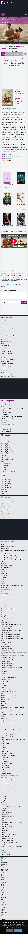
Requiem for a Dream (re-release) (9, 775)
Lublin (2, 887)
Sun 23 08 (3, 53)
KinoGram (3, 469)
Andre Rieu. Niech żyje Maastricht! (9, 556)
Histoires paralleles (6, 351)
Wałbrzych (3, 914)
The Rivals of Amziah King (7, 363)
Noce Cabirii (4, 741)
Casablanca (4, 577)
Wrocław (3, 916)
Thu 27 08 (17, 53)
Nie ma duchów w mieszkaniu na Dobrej (11, 730)
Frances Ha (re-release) (7, 328)
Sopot (2, 902)
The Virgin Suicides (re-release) (9, 834)
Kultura (3, 475)
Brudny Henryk (4, 573)
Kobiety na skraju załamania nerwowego (11, 667)
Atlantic (3, 440)
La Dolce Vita (4, 681)
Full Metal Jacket (5, 620)
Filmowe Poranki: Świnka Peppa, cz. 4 (10, 609)
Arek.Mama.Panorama (6, 322)
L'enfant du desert (5, 332)
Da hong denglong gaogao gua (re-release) (12, 585)
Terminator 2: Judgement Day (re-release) (11, 416)
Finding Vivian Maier (21, 225)
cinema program (8, 43)
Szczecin (3, 907)
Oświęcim (3, 892)
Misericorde (4, 718)
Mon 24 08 (7, 53)
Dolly (2, 355)
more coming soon (7, 431)
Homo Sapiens (4, 644)
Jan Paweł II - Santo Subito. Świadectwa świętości (21, 206)
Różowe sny (4, 777)
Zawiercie (3, 919)
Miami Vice (3, 703)
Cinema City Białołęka (6, 446)
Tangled (3, 803)
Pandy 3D (3, 759)
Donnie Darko (4, 593)
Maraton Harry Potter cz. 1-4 (8, 695)
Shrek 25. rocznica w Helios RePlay (9, 789)
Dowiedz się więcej (16, 927)
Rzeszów (3, 901)
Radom (3, 896)
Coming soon (9, 401)
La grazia (3, 685)
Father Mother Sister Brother (8, 603)
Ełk (1, 874)
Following (3, 615)
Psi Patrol (4, 504)
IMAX (2, 461)
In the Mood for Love (6, 648)
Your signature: (5, 302)
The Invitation (4, 818)
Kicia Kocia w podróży (6, 665)
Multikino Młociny (5, 479)
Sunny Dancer (4, 414)
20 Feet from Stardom (7, 225)
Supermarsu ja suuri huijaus (8, 359)
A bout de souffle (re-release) (8, 367)
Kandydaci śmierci (5, 372)
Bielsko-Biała (4, 862)
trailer (25, 43)
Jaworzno (3, 881)
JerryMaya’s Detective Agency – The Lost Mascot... (14, 655)
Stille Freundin (4, 795)
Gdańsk (3, 876)
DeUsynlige (4, 587)
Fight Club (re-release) (6, 607)
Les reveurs (4, 334)
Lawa (2, 687)
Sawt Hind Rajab (5, 783)
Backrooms (4, 569)
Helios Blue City (5, 457)
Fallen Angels (4, 601)
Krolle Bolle (4, 330)
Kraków (3, 886)
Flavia (2, 349)
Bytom (2, 866)
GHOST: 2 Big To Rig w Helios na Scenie (11, 624)
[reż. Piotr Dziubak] (21, 198)
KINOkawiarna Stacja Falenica (8, 471)
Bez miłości (4, 571)
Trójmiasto (4, 911)
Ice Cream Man (5, 370)
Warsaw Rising (7, 204)
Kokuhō (3, 669)
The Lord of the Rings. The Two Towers (11, 822)
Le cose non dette (5, 689)
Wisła (2, 493)
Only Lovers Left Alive (6, 753)
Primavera (3, 343)
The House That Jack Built (7, 816)
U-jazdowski (4, 491)
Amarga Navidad (5, 405)
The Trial (3, 832)
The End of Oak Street (6, 353)
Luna (2, 477)
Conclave (3, 583)
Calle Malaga (4, 575)
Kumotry (3, 673)
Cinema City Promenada (7, 452)
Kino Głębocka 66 (5, 463)
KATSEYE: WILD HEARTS (7, 659)
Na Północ (3, 728)
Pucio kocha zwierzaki (6, 341)
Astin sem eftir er (5, 567)
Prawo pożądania (5, 767)
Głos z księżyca (5, 632)
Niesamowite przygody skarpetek (9, 734)
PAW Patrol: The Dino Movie (8, 376)
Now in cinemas (10, 542)
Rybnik (2, 899)
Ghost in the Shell (5, 628)
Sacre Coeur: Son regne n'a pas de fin (10, 779)
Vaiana (2, 848)
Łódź (2, 889)
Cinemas (7, 435)
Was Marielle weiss (5, 339)
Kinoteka (3, 473)
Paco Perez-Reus (21, 110)
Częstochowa (4, 869)
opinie (1, 44)
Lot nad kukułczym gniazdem (8, 691)
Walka (2, 850)
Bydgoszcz (4, 864)
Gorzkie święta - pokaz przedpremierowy (11, 630)
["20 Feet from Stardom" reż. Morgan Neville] (7, 219)
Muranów (3, 489)
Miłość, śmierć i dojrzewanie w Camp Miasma (12, 722)
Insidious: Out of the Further (8, 335)
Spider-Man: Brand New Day (9, 500)
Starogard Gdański (6, 906)
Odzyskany (3, 357)
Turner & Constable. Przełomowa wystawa (12, 846)
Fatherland (3, 605)
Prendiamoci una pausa (7, 418)
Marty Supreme (5, 699)
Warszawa (4, 912)
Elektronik (3, 455)
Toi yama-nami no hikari (7, 374)
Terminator (4, 804)
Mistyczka (3, 720)
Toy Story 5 (4, 844)
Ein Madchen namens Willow (8, 597)
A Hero (3, 544)
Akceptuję (18, 931)
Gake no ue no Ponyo (6, 626)
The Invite (3, 820)
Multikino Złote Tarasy (7, 487)
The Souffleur (4, 830)
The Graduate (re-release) (7, 424)
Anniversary (4, 563)
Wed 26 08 (14, 53)
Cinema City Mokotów (6, 450)
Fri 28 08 (21, 53)
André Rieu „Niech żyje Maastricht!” (10, 558)
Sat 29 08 (25, 53)
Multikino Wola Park (6, 485)
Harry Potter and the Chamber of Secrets (11, 634)
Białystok (3, 861)
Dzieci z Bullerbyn (5, 595)
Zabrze (3, 917)
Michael (3, 705)
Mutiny (2, 326)
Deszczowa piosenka (6, 589)
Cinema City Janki (5, 448)
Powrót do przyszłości (6, 763)
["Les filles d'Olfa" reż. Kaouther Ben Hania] (21, 178)
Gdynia (2, 877)
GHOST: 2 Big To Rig (6, 622)
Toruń (2, 909)
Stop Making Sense (6, 797)
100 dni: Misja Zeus (6, 429)
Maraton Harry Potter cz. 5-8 (8, 697)
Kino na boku (4, 465)
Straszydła (5, 517)
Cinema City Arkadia (6, 442)
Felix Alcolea (8, 110)
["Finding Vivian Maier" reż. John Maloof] (21, 219)
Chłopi (2, 579)
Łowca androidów (5, 854)
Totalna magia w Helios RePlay (9, 842)
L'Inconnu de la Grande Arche (8, 677)
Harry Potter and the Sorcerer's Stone (10, 636)
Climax (2, 581)
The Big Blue (4, 808)
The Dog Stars (4, 407)
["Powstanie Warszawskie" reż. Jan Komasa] (7, 198)
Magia (2, 693)
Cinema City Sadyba (6, 453)
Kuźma (2, 675)
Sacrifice (3, 324)
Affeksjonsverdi (5, 548)
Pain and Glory (4, 757)
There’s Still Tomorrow (7, 838)
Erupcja (3, 599)
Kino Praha (3, 467)
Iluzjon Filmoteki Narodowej (8, 459)
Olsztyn (3, 891)
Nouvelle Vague (5, 337)
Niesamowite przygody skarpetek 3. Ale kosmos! (13, 739)
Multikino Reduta (5, 481)
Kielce (2, 884)
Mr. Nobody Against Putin (7, 724)
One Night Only (5, 361)
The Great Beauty (5, 814)
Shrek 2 (3, 787)
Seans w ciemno (5, 785)
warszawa (13, 2)
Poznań (3, 894)
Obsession (3, 747)
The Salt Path (4, 828)
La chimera (4, 683)
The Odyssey (5, 506)
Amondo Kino (4, 438)
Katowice (3, 882)
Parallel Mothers (5, 761)
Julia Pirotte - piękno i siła (7, 185)
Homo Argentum (5, 369)
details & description (18, 43)
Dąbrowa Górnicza (5, 871)
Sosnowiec (3, 904)
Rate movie (9, 158)
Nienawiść (3, 732)
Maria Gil (14, 110)
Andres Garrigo (10, 22)
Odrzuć (9, 931)
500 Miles (3, 422)
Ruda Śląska (4, 897)
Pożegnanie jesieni (5, 765)
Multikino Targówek (6, 483)
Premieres (8, 318)
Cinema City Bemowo (6, 444)
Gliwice (2, 879)
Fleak (2, 613)
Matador (3, 701)
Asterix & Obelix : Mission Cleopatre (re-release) (13, 426)
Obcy (2, 745)
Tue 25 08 (10, 53)
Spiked (2, 793)
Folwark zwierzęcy (5, 617)
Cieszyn (3, 867)
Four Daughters (21, 185)
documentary (18, 100)
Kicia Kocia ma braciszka (7, 663)
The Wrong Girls (5, 345)
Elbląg (2, 872)
